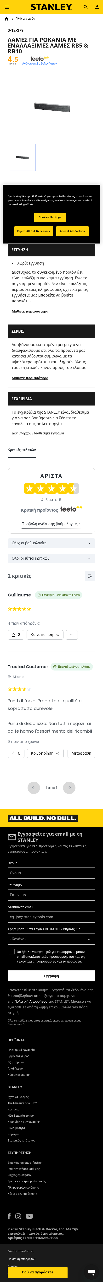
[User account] (97, 7)
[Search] (86, 7)
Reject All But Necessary (33, 231)
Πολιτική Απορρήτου (30, 1001)
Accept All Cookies (72, 231)
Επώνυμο (15, 885)
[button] (9, 1216)
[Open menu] (7, 7)
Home (6, 18)
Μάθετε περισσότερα (30, 311)
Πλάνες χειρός (25, 18)
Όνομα (12, 863)
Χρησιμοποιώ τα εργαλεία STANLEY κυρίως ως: (44, 929)
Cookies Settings (50, 217)
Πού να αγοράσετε (37, 1272)
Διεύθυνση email (20, 907)
